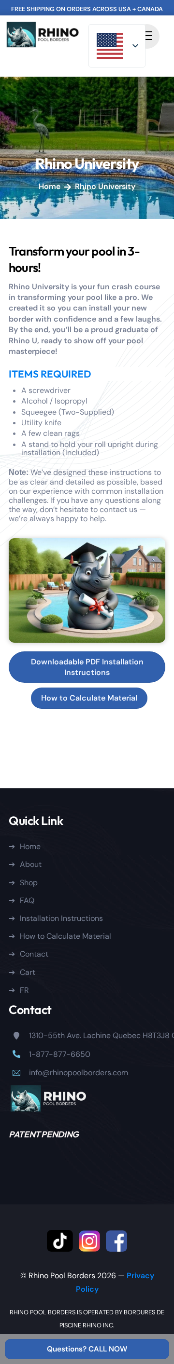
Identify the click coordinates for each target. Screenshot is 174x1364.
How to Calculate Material (89, 698)
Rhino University (86, 163)
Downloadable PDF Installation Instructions (87, 667)
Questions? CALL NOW (87, 1349)
